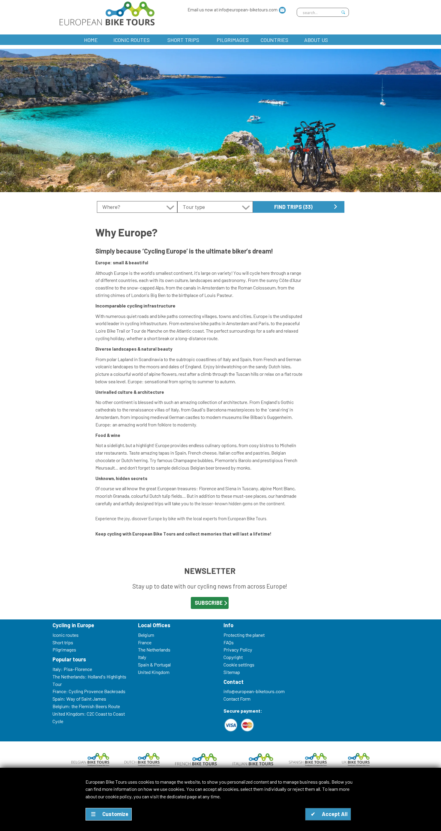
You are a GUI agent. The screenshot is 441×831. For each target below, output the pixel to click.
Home (91, 40)
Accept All (329, 814)
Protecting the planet (244, 635)
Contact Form (237, 699)
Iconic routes (65, 635)
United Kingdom (154, 672)
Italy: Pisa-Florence (72, 669)
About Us (316, 40)
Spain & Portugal (154, 664)
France (145, 642)
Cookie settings (239, 664)
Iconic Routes (131, 40)
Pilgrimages (233, 40)
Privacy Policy (238, 649)
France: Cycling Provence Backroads (88, 691)
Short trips (183, 40)
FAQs (229, 642)
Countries (274, 40)
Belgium (146, 635)
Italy (142, 657)
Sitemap (232, 672)
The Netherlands (154, 649)
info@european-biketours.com (254, 691)
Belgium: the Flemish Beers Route (86, 706)
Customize (109, 814)
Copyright (233, 657)
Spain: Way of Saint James (79, 699)
